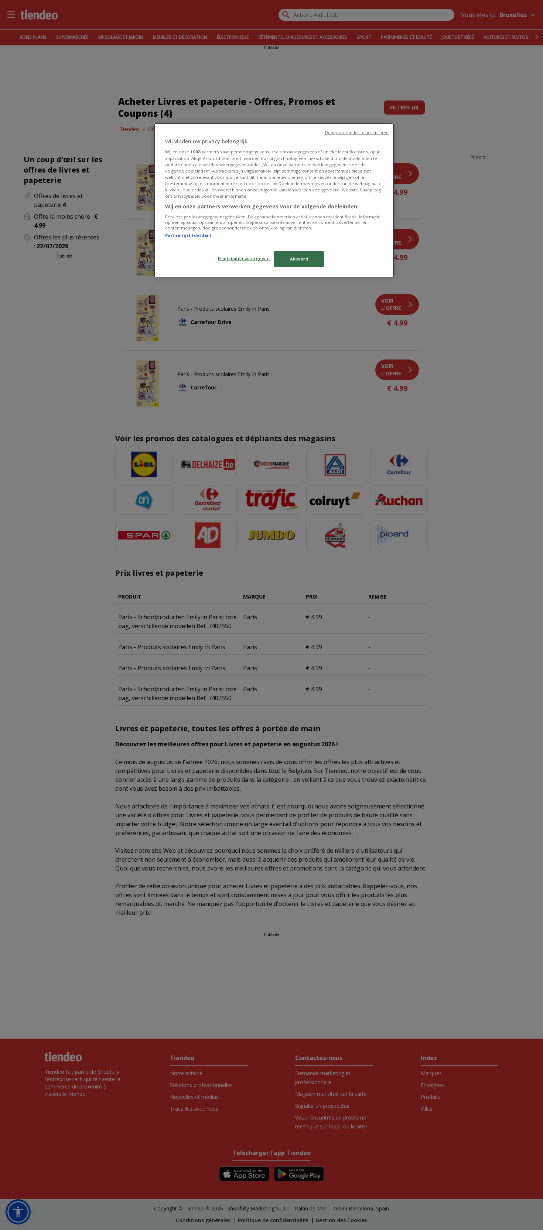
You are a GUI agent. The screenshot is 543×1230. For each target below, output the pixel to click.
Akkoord (299, 259)
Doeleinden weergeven (244, 258)
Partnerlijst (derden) (188, 235)
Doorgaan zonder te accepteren (357, 132)
